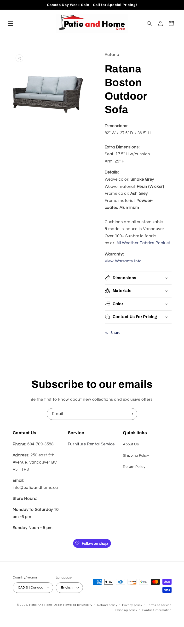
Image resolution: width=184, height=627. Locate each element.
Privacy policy (132, 605)
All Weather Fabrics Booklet (143, 243)
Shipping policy (126, 610)
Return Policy (134, 467)
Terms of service (159, 605)
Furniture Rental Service (91, 444)
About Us (131, 444)
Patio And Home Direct (45, 605)
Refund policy (107, 605)
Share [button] (115, 333)
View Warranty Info (123, 261)
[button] (10, 23)
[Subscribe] (131, 414)
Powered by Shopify (77, 605)
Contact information (157, 610)
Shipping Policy (136, 455)
